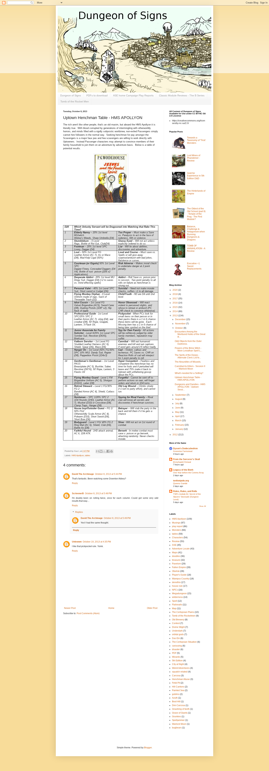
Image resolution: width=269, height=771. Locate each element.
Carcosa (176, 675)
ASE (174, 545)
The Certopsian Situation (184, 642)
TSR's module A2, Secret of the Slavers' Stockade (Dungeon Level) (187, 497)
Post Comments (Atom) (88, 613)
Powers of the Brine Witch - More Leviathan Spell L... (188, 349)
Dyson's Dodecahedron (185, 448)
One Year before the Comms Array (188, 473)
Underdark (177, 630)
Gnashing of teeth (181, 709)
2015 (175, 307)
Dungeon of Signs (70, 95)
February (180, 425)
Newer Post (70, 608)
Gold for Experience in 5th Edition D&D (195, 176)
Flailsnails (177, 604)
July (177, 403)
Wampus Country (180, 578)
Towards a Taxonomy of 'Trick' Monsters (196, 140)
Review (176, 541)
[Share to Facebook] (108, 451)
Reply (75, 483)
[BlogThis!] (101, 451)
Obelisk (176, 571)
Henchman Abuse (181, 679)
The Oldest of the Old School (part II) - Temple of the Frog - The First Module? (196, 213)
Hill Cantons (178, 686)
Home (111, 608)
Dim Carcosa (178, 705)
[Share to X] (104, 451)
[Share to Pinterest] (111, 451)
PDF (174, 653)
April (177, 416)
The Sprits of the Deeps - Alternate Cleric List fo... (188, 356)
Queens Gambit (180, 483)
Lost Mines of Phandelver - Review (193, 158)
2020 (175, 290)
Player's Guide (179, 575)
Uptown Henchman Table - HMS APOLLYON (188, 378)
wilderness (177, 597)
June (178, 407)
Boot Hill (176, 701)
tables (87, 455)
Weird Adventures (181, 668)
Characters (177, 537)
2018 (175, 294)
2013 (175, 315)
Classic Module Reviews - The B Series (181, 95)
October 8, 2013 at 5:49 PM (117, 518)
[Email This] (97, 451)
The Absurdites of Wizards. (188, 362)
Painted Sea (178, 690)
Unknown (77, 541)
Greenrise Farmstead (182, 451)
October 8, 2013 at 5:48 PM (98, 493)
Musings (176, 522)
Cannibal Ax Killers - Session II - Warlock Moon (190, 367)
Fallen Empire (179, 567)
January (179, 429)
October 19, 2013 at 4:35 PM (97, 541)
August (179, 399)
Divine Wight (178, 627)
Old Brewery (178, 619)
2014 (175, 311)
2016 (175, 302)
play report (177, 526)
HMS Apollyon (78, 455)
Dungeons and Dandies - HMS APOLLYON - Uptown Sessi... (190, 387)
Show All (202, 506)
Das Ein (176, 638)
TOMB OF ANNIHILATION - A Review (196, 248)
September (181, 395)
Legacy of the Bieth (183, 470)
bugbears (177, 727)
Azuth (175, 698)
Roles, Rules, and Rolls (185, 491)
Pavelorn (176, 563)
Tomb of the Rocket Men (74, 101)
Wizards (176, 657)
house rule (177, 586)
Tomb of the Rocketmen (183, 615)
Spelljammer (178, 720)
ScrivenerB (78, 493)
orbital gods (178, 634)
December (180, 319)
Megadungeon (179, 593)
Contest (176, 623)
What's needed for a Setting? (189, 373)
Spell (174, 601)
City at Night (178, 664)
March (178, 420)
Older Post (152, 608)
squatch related (179, 671)
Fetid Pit (176, 683)
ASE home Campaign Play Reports (133, 95)
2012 (175, 434)
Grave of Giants (179, 713)
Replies (79, 512)
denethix (176, 582)
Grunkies (176, 716)
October (179, 328)
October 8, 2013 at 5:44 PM (108, 474)
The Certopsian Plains (183, 612)
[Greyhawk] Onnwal (182, 462)
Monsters (176, 530)
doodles (176, 556)
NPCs (175, 590)
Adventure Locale (181, 548)
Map (174, 608)
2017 (175, 298)
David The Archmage (83, 474)
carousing (177, 645)
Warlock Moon (179, 724)
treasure (176, 560)
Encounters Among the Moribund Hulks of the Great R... (190, 334)
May (177, 412)
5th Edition (177, 660)
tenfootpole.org (181, 480)
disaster (176, 649)
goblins (175, 694)
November (180, 323)
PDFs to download (97, 95)
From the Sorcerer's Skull (186, 459)
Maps (175, 552)
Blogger (148, 747)
